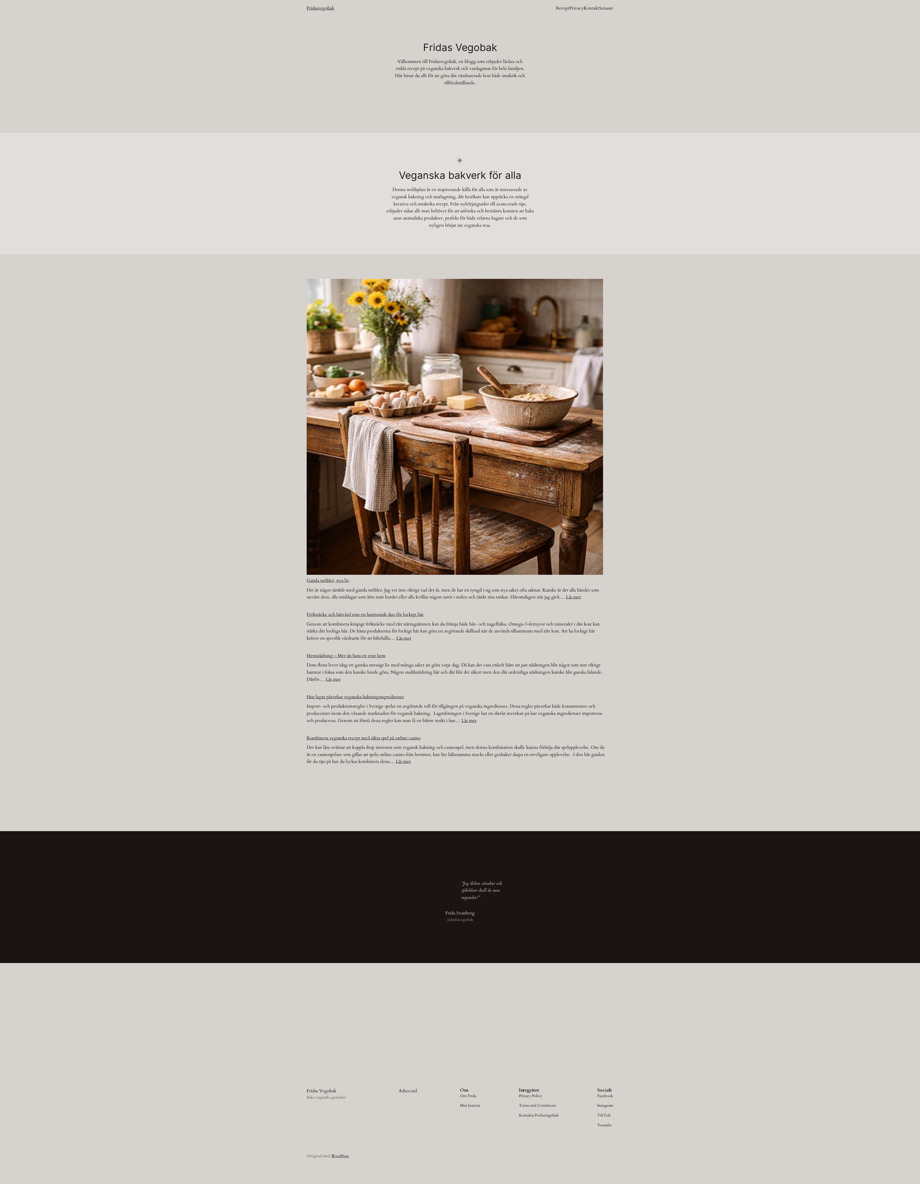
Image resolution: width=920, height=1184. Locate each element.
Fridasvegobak (320, 8)
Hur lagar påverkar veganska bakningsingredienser (355, 697)
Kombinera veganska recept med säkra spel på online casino (363, 738)
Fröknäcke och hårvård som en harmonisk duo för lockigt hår (365, 614)
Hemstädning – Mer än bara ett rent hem (346, 656)
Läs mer (573, 597)
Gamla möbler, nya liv (328, 580)
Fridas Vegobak (321, 1091)
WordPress (340, 1156)
